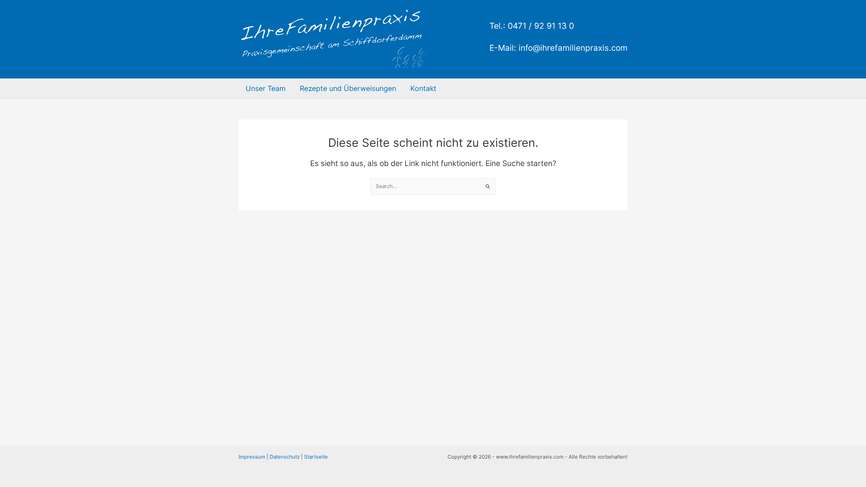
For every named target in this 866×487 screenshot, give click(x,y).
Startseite (316, 457)
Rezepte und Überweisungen (348, 88)
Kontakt (423, 88)
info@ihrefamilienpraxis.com (573, 48)
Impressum (251, 457)
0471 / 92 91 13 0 (541, 26)
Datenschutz (285, 457)
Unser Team (266, 88)
